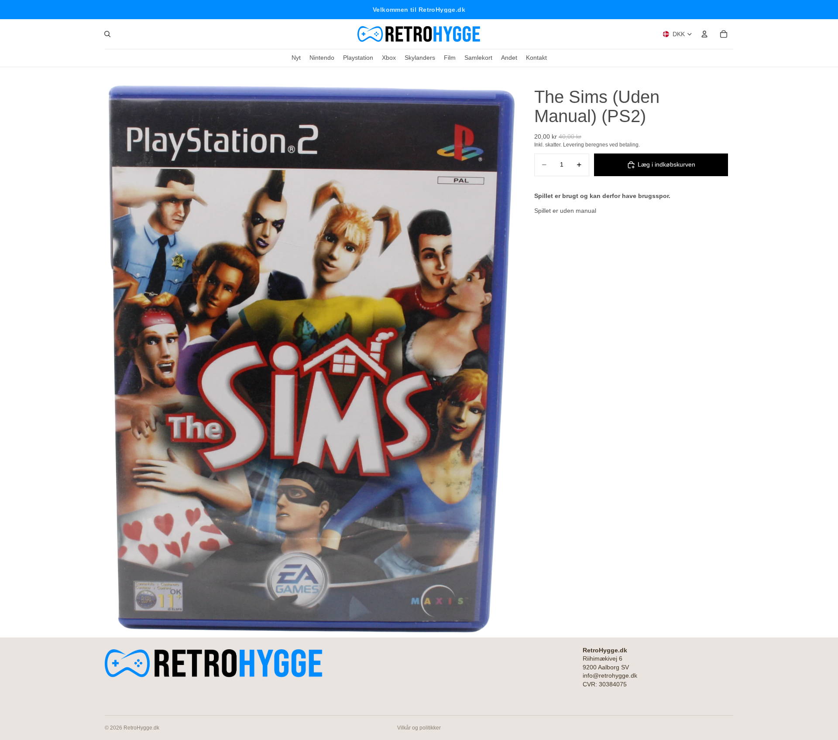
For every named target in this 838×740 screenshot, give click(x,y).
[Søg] (107, 34)
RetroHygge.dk (141, 728)
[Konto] (704, 34)
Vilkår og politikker (419, 728)
